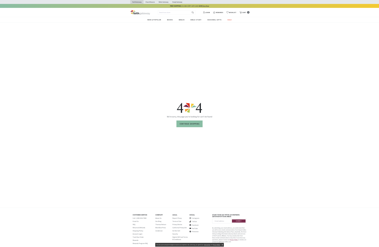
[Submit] (193, 12)
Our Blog (158, 221)
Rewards (135, 240)
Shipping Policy (138, 231)
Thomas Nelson (160, 224)
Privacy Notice (177, 224)
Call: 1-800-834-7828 (139, 218)
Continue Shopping (189, 124)
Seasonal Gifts (214, 20)
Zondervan (159, 231)
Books (170, 20)
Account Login (137, 234)
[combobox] (176, 12)
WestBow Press (160, 228)
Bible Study (196, 20)
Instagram (195, 218)
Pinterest (195, 232)
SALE (229, 20)
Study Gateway (177, 2)
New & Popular (154, 20)
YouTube (195, 228)
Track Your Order (138, 237)
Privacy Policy (234, 240)
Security (175, 234)
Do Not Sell (176, 231)
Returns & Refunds (139, 228)
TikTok (194, 221)
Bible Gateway (163, 2)
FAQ (134, 224)
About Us (158, 218)
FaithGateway (137, 2)
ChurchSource (150, 2)
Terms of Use (176, 221)
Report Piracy (177, 218)
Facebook (195, 225)
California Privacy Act (179, 228)
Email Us (136, 221)
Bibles (182, 20)
